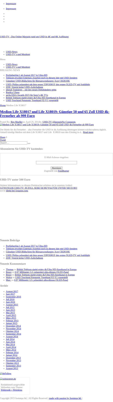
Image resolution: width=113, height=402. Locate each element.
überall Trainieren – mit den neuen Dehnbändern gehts (31, 90)
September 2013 (13, 366)
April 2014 (11, 347)
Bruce (8, 272)
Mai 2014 (10, 344)
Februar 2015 (12, 320)
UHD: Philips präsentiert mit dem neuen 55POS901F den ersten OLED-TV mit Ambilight (48, 84)
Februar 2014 (12, 352)
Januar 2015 (11, 323)
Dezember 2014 (13, 326)
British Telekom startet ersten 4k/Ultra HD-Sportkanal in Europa (36, 97)
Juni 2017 (10, 294)
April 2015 (11, 315)
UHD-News (11, 51)
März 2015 (11, 318)
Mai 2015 (10, 312)
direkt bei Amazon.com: (17, 190)
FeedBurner (63, 171)
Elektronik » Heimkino (11, 390)
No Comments (68, 122)
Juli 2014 (10, 339)
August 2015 (12, 304)
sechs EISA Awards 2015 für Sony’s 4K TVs (27, 95)
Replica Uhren (12, 92)
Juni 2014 (10, 342)
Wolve (9, 277)
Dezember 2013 (13, 358)
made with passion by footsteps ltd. (65, 398)
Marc (8, 280)
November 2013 (13, 360)
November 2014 (13, 328)
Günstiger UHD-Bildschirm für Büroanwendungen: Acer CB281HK (38, 81)
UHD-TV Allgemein (52, 122)
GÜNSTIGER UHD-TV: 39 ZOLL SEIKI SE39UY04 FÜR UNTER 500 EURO (38, 188)
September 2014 (13, 334)
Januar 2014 (11, 355)
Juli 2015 (10, 307)
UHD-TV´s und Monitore (18, 54)
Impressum (11, 3)
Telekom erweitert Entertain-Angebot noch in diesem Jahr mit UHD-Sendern (41, 78)
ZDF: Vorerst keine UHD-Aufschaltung (24, 87)
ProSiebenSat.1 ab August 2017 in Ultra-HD (26, 75)
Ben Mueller (16, 122)
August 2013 (12, 368)
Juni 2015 (10, 310)
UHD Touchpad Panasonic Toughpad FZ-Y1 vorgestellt (32, 100)
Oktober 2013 (12, 363)
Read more (88, 132)
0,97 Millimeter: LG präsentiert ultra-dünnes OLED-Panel (42, 272)
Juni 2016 (10, 302)
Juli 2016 (10, 299)
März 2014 (11, 350)
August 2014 (12, 336)
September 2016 (13, 296)
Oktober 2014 (12, 331)
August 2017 (12, 291)
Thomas (9, 269)
